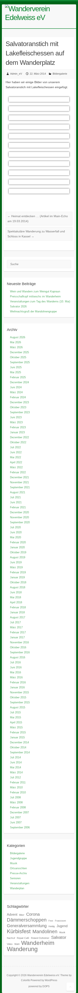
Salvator (58, 937)
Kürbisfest (19, 931)
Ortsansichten (18, 868)
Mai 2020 (15, 537)
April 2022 (16, 462)
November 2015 (19, 692)
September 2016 (20, 652)
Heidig (51, 926)
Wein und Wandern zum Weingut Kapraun (35, 291)
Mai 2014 (15, 767)
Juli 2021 (15, 497)
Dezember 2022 (19, 437)
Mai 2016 (15, 672)
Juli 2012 (15, 777)
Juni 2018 (16, 592)
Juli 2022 (15, 447)
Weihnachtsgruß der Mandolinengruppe (33, 311)
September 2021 (20, 487)
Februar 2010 (18, 792)
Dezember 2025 (19, 352)
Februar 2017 (18, 632)
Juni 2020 (16, 532)
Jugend (62, 926)
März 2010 (16, 787)
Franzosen (60, 920)
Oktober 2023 (18, 407)
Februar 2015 (18, 732)
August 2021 (17, 492)
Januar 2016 (17, 687)
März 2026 (16, 347)
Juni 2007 (16, 822)
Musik (13, 863)
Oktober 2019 (18, 552)
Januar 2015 (17, 737)
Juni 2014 (16, 762)
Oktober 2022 (18, 442)
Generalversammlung (27, 925)
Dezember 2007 (19, 812)
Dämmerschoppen (27, 920)
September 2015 (20, 702)
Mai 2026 (15, 342)
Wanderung (22, 948)
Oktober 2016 (18, 647)
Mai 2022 (15, 457)
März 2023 (16, 422)
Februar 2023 (18, 427)
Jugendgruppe (18, 858)
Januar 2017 (17, 637)
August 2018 (17, 587)
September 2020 (20, 522)
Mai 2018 (15, 597)
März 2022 (16, 467)
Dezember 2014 (19, 742)
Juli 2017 (15, 622)
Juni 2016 (16, 667)
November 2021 (19, 482)
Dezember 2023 (19, 402)
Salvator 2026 (18, 306)
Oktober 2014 (18, 747)
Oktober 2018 (18, 582)
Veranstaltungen (19, 883)
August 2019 (17, 557)
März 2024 (16, 392)
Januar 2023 (17, 432)
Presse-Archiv (18, 873)
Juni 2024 (16, 387)
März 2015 (16, 727)
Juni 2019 (16, 562)
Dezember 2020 (19, 512)
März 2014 (16, 772)
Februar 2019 (18, 572)
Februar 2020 (18, 542)
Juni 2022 (16, 452)
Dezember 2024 (19, 382)
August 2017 (17, 617)
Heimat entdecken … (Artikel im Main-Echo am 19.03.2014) (37, 218)
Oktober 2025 (18, 357)
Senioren (15, 878)
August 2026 (17, 337)
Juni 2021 (16, 502)
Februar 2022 (18, 472)
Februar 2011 (18, 782)
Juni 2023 (16, 417)
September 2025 (20, 362)
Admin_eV (16, 73)
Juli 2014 (15, 757)
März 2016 (16, 677)
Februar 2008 (18, 807)
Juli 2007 (15, 817)
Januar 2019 (17, 577)
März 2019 (16, 567)
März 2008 (16, 802)
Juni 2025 (16, 367)
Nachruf (11, 938)
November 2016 (19, 642)
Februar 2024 (18, 397)
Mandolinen (44, 931)
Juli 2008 (15, 797)
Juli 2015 (15, 712)
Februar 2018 (18, 607)
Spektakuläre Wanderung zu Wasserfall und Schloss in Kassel (36, 234)
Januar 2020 (17, 547)
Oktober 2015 (18, 697)
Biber (21, 915)
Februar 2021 (18, 507)
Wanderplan (17, 888)
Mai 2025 (15, 372)
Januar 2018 (17, 612)
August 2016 (17, 657)
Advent (12, 914)
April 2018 (16, 602)
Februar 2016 (18, 682)
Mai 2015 (15, 717)
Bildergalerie (60, 73)
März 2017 (16, 627)
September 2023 (20, 412)
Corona (33, 914)
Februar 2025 (18, 377)
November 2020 (19, 517)
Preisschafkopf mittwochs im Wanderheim (35, 296)
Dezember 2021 (19, 477)
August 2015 (17, 707)
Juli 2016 (15, 662)
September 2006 (20, 827)
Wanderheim (37, 943)
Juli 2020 (15, 527)
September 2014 (20, 752)
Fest (50, 920)
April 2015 (16, 722)
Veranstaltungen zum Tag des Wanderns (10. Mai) (40, 301)
